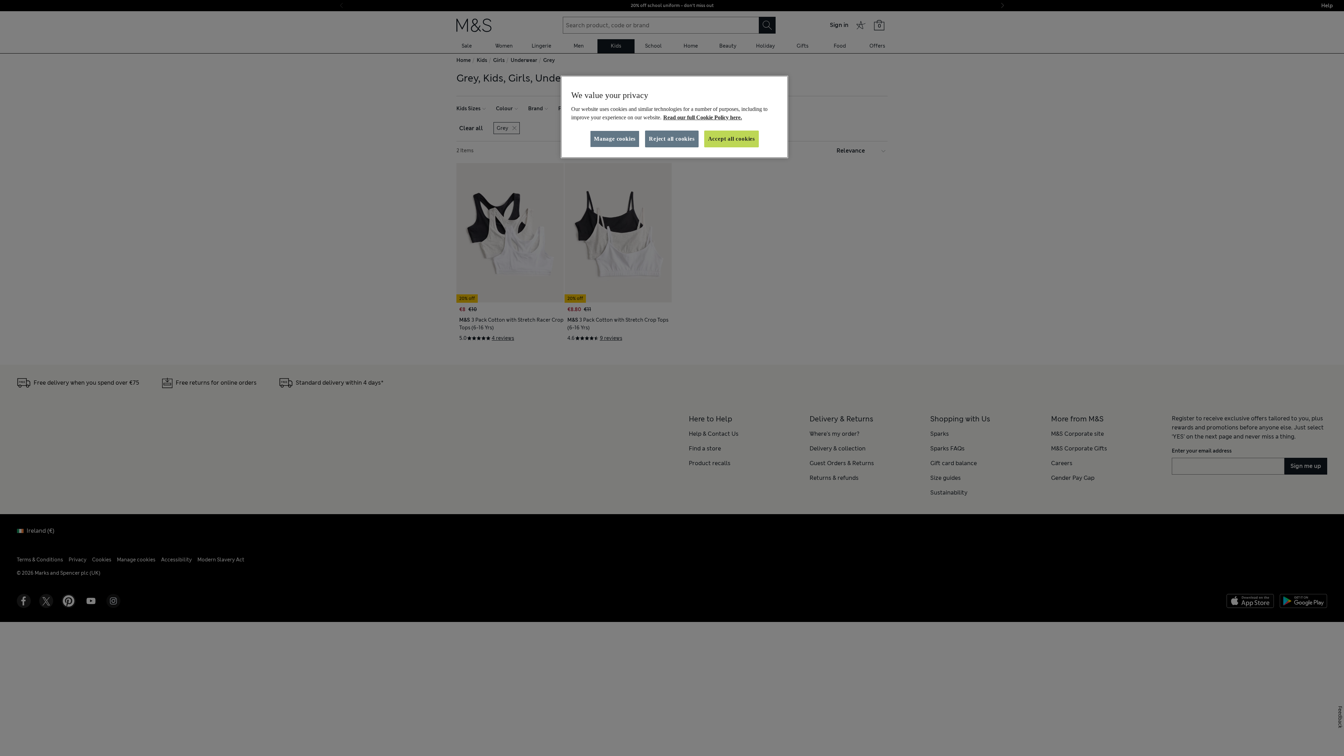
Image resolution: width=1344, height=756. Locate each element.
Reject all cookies (671, 139)
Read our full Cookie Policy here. (702, 117)
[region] (674, 117)
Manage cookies (615, 139)
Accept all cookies (731, 139)
